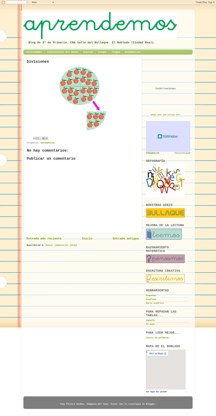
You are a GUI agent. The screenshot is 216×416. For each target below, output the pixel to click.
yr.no (188, 153)
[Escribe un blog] (37, 138)
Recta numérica (155, 303)
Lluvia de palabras (157, 338)
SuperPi (150, 320)
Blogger (150, 404)
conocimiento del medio (62, 52)
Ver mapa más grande (156, 392)
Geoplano (151, 299)
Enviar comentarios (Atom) (61, 245)
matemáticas (133, 52)
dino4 (114, 404)
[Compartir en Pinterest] (46, 138)
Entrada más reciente (44, 238)
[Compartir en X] (40, 138)
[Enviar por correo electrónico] (34, 138)
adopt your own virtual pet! (166, 115)
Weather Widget (168, 136)
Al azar (150, 324)
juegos (102, 52)
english (88, 52)
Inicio (87, 238)
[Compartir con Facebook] (43, 138)
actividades (34, 52)
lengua (115, 52)
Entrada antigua (126, 238)
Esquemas (151, 295)
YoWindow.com (153, 153)
